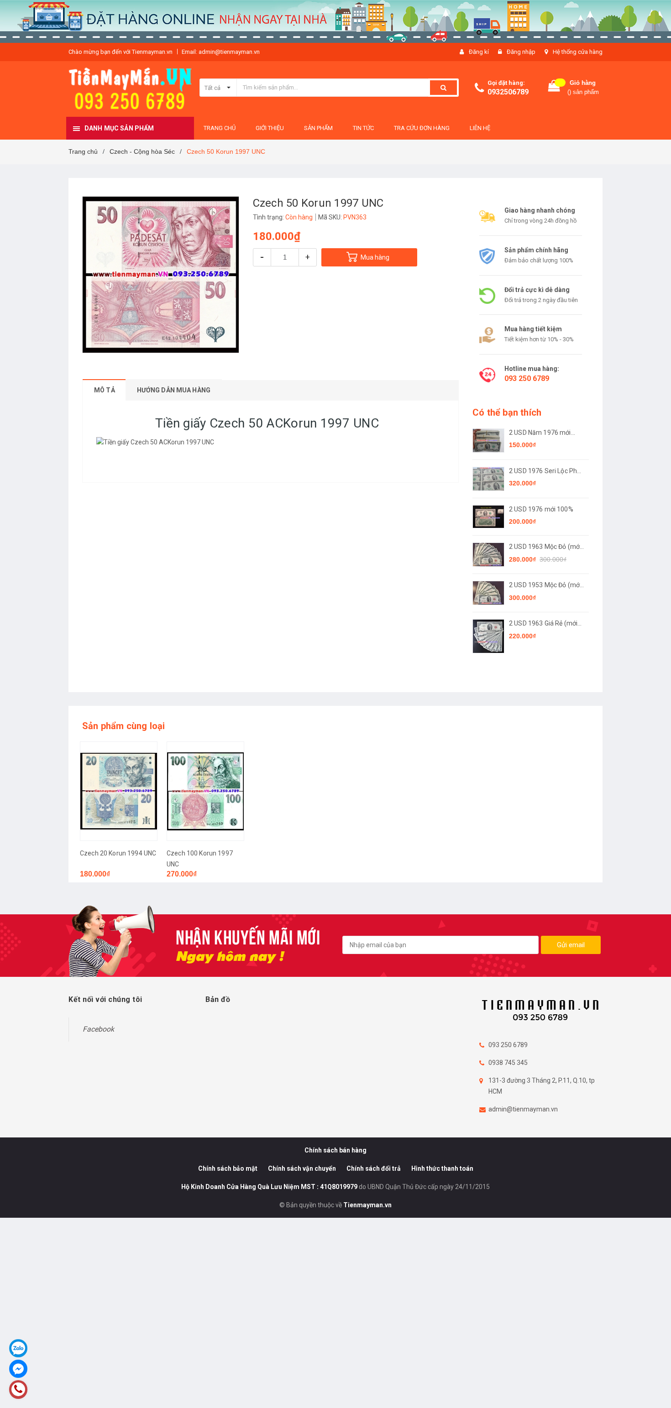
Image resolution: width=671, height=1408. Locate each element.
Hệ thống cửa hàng (578, 51)
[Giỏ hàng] (554, 87)
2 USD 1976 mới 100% (541, 509)
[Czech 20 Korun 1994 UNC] (118, 791)
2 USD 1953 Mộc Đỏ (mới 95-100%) (545, 585)
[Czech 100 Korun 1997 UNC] (205, 791)
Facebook (98, 1029)
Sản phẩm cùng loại (123, 725)
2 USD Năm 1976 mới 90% (540, 433)
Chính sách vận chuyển (302, 1168)
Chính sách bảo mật (227, 1168)
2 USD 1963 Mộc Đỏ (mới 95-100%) (545, 547)
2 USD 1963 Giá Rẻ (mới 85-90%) (543, 624)
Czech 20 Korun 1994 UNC (118, 853)
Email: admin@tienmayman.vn (221, 51)
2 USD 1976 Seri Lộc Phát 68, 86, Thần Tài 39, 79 (546, 471)
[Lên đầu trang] (655, 1390)
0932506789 (508, 92)
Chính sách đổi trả (373, 1168)
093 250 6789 (526, 378)
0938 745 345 (508, 1062)
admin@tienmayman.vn (523, 1109)
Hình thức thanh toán (442, 1168)
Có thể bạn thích (506, 412)
